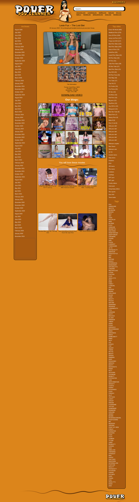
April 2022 (18, 157)
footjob (112, 465)
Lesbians (111, 172)
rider (111, 368)
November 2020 (19, 205)
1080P (111, 442)
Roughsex (112, 361)
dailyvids (112, 459)
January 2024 (19, 117)
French (111, 393)
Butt (110, 370)
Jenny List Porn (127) (115, 38)
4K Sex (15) (112, 92)
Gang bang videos (114, 189)
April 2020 (18, 225)
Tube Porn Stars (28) (115, 63)
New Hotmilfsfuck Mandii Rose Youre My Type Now (68, 231)
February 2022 (19, 162)
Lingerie (112, 268)
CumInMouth (113, 308)
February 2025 (19, 80)
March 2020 (18, 228)
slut (110, 395)
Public (111, 429)
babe (110, 282)
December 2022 (19, 134)
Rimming (112, 357)
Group (111, 401)
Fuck (110, 435)
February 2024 (19, 114)
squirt (111, 348)
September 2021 (20, 177)
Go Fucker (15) (113, 86)
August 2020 (18, 213)
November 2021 (19, 171)
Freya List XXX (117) (115, 41)
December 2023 (19, 120)
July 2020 (18, 216)
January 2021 (19, 199)
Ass (110, 287)
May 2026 (18, 38)
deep (110, 359)
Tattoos (112, 397)
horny (111, 387)
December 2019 (19, 236)
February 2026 (19, 46)
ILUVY (110, 225)
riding (111, 291)
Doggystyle (113, 253)
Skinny (111, 414)
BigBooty (112, 444)
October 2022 (19, 140)
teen (88, 28)
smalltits (112, 278)
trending (112, 452)
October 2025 (19, 58)
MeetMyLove (113, 270)
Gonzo (111, 344)
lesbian (111, 438)
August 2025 (18, 63)
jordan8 (112, 312)
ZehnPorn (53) (113, 52)
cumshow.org (92, 13)
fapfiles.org (102, 13)
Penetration (113, 233)
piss (110, 480)
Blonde (111, 223)
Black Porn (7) (113, 114)
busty (111, 314)
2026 (110, 486)
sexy (110, 340)
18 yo (62, 28)
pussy (111, 325)
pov (84, 28)
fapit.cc (78, 14)
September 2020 (20, 211)
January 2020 (19, 233)
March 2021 (18, 194)
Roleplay (112, 219)
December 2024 (19, 86)
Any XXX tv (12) (113, 106)
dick (110, 448)
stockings (112, 389)
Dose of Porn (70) (114, 49)
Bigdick (111, 289)
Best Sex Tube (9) (114, 111)
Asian (111, 323)
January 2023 (19, 131)
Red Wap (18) (113, 78)
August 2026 (18, 29)
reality (111, 467)
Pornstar (112, 431)
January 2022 (19, 165)
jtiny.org (118, 13)
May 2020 (18, 222)
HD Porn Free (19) (114, 75)
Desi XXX (111, 194)
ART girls (111, 180)
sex (86, 28)
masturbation (114, 382)
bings (111, 335)
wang (111, 331)
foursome (112, 404)
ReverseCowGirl (115, 418)
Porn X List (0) (113, 123)
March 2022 (18, 160)
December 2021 (19, 168)
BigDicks (112, 423)
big (110, 421)
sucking (112, 433)
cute (110, 276)
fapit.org (111, 13)
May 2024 (18, 106)
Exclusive (112, 293)
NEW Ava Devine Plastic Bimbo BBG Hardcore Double (67, 186)
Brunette (112, 229)
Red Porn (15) (113, 97)
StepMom (112, 374)
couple (111, 385)
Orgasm (112, 412)
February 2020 (19, 230)
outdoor (112, 470)
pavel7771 (112, 482)
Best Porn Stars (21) (115, 69)
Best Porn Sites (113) (115, 44)
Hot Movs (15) (113, 95)
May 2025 (18, 72)
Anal (110, 221)
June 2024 (18, 103)
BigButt (111, 376)
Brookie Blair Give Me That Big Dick (48, 231)
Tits (110, 310)
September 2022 (20, 143)
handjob (74, 28)
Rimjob (111, 402)
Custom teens (113, 155)
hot (110, 255)
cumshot (112, 244)
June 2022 (18, 151)
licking (111, 446)
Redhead (112, 306)
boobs (111, 416)
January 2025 (19, 83)
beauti (111, 353)
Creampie (112, 236)
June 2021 (18, 185)
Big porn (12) (112, 100)
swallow (112, 450)
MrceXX (111, 363)
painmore (112, 410)
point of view (114, 427)
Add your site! (113, 126)
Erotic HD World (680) (115, 29)
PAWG (110, 338)
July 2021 (18, 182)
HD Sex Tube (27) (114, 66)
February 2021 (19, 196)
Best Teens (112, 146)
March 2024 (18, 111)
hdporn (111, 425)
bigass (111, 212)
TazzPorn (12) (113, 103)
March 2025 (18, 78)
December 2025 (19, 52)
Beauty (111, 299)
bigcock (112, 316)
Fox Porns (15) (113, 89)
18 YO (110, 152)
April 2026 (18, 41)
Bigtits (111, 208)
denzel (111, 355)
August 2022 (18, 145)
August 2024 (18, 97)
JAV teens (112, 166)
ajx (110, 342)
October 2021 (19, 174)
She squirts (112, 191)
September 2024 (20, 95)
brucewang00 (114, 329)
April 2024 (18, 109)
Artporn (112, 372)
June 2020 (18, 219)
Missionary (113, 265)
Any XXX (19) (113, 72)
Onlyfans (111, 160)
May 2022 (18, 154)
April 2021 (18, 191)
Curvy (111, 399)
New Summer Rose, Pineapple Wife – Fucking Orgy (87, 186)
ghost (111, 457)
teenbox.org (117, 14)
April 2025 (18, 75)
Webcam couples (114, 143)
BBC (110, 257)
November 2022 (19, 137)
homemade (112, 408)
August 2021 (18, 179)
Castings (111, 174)
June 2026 (18, 35)
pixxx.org (108, 14)
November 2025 (19, 55)
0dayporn (112, 461)
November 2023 (19, 123)
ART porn (111, 177)
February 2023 (19, 128)
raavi (110, 484)
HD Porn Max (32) (114, 58)
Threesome (113, 246)
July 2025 (18, 66)
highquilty (113, 469)
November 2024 (19, 89)
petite (111, 352)
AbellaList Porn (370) (115, 32)
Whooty (112, 384)
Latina (111, 272)
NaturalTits (113, 267)
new (110, 280)
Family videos (113, 183)
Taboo (111, 321)
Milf (110, 214)
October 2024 (19, 92)
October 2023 (19, 126)
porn (110, 297)
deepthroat (113, 234)
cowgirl (112, 285)
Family (111, 284)
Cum (110, 380)
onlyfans (112, 231)
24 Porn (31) (112, 61)
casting (112, 274)
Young (92, 28)
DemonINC (112, 304)
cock (110, 391)
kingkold (112, 327)
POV (110, 163)
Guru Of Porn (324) (114, 35)
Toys (110, 436)
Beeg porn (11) (113, 109)
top (110, 346)
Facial (111, 242)
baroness (112, 333)
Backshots (113, 367)
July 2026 (18, 32)
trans (111, 478)
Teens (111, 350)
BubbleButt (113, 336)
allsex (111, 318)
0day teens (112, 157)
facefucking (113, 419)
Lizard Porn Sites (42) (115, 55)
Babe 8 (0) (112, 120)
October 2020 (19, 208)
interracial (113, 263)
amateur (112, 251)
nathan (111, 259)
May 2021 (18, 188)
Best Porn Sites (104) (115, 46)
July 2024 (18, 100)
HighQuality (113, 250)
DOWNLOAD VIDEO (71, 95)
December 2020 (19, 202)
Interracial (112, 186)
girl (70, 28)
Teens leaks (112, 197)
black (111, 295)
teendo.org (87, 14)
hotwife (112, 474)
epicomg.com (80, 13)
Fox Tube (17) (113, 80)
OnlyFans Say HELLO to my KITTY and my (47, 186)
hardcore (79, 28)
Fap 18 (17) (112, 83)
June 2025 (18, 69)
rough (111, 301)
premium (112, 319)
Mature (111, 302)
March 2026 (18, 44)
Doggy (111, 261)
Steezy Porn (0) (113, 117)
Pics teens (112, 169)
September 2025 (20, 61)
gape (110, 476)
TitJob (111, 440)
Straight (112, 453)
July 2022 (18, 148)
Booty (111, 365)
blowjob (66, 28)
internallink (113, 463)
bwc (110, 455)
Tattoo (111, 406)
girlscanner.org (98, 14)
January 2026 (19, 49)
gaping (111, 472)
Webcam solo (113, 149)
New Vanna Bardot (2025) (87, 231)
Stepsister (113, 378)
